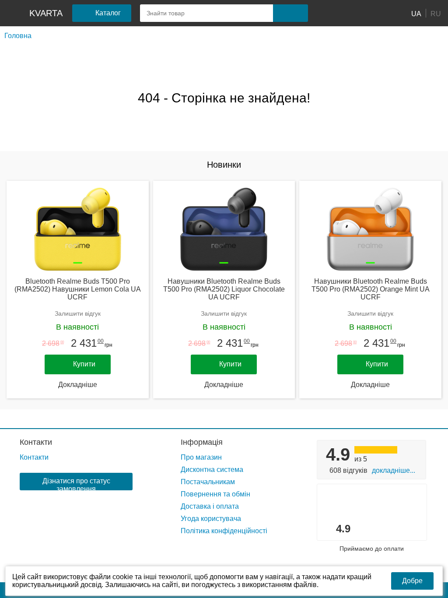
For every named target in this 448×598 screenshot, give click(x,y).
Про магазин (201, 457)
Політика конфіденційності (224, 531)
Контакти (36, 442)
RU (435, 13)
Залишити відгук (78, 313)
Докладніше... (393, 470)
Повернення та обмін (215, 494)
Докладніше (77, 384)
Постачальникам (208, 481)
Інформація (202, 442)
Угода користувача (211, 518)
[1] (328, 13)
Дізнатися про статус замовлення (76, 483)
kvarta (46, 13)
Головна (18, 35)
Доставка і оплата (210, 506)
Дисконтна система (212, 469)
